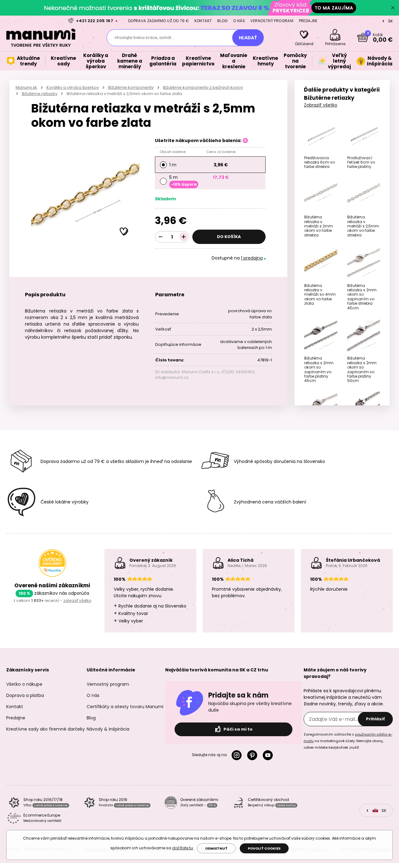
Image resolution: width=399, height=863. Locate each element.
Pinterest (253, 755)
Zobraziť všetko (320, 105)
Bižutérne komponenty (131, 87)
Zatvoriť (393, 8)
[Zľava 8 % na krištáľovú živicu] (199, 8)
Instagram (238, 755)
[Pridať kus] (183, 236)
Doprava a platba (25, 695)
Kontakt (203, 20)
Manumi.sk (26, 87)
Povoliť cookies (264, 848)
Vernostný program (271, 20)
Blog (222, 20)
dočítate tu (182, 848)
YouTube (269, 755)
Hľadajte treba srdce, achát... (144, 38)
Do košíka (229, 237)
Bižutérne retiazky (39, 94)
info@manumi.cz (171, 377)
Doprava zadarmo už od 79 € (158, 20)
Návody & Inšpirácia (108, 729)
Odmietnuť (216, 848)
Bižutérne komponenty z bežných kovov (203, 87)
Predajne (308, 20)
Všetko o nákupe (24, 684)
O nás (239, 20)
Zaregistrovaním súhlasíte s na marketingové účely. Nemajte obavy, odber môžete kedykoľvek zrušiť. (348, 741)
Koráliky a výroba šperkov (72, 87)
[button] (124, 232)
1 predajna (252, 258)
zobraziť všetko (77, 600)
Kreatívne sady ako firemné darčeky (45, 729)
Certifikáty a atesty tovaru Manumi (125, 706)
